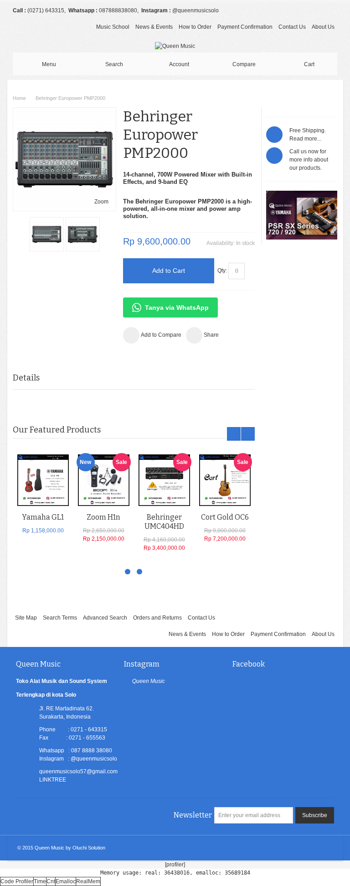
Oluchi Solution (88, 847)
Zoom (101, 201)
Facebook (248, 664)
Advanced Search (105, 618)
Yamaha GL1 (43, 517)
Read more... (305, 139)
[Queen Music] (175, 46)
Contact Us (292, 27)
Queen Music (148, 681)
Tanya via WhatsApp (177, 307)
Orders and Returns (157, 618)
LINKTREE (52, 780)
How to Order (195, 27)
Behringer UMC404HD (164, 522)
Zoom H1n (103, 517)
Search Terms (60, 618)
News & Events (154, 27)
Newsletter (193, 815)
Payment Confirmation (245, 27)
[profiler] (175, 864)
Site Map (26, 618)
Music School (112, 27)
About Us (323, 27)
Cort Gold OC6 (225, 517)
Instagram (142, 664)
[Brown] (43, 480)
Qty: (222, 270)
